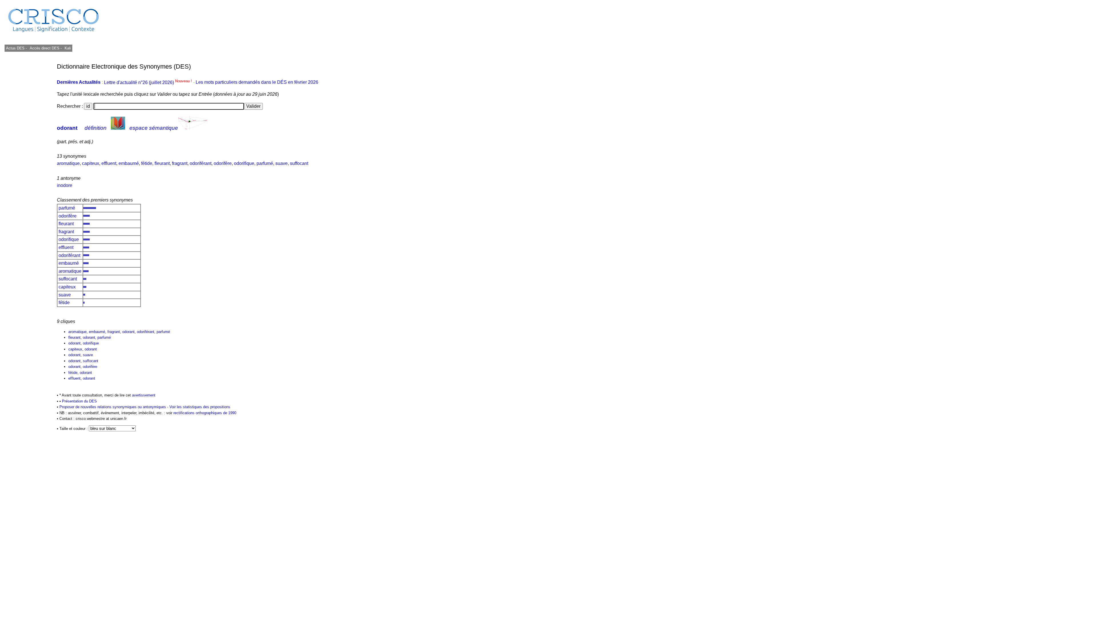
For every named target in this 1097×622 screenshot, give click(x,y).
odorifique (244, 163)
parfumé (265, 163)
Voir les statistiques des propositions (199, 407)
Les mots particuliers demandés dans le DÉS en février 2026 (257, 82)
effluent (108, 163)
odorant (67, 128)
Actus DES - (16, 48)
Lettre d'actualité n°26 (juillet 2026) (148, 82)
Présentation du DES (79, 401)
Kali (68, 48)
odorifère (223, 163)
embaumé (129, 163)
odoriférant (200, 163)
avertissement (143, 395)
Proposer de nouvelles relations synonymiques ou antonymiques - (114, 407)
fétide (146, 163)
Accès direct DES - (46, 48)
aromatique (68, 163)
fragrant (179, 163)
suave (281, 163)
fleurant (162, 163)
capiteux (90, 163)
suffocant (299, 163)
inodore (64, 185)
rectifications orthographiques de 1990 (204, 413)
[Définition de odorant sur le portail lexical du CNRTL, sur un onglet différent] (118, 128)
